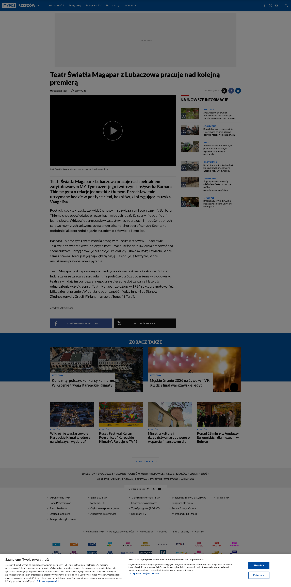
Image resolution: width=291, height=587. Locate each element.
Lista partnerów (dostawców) (143, 573)
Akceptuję (258, 565)
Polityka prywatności (48, 581)
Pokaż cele (259, 575)
